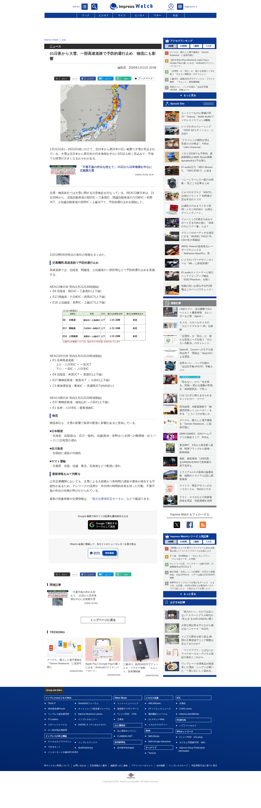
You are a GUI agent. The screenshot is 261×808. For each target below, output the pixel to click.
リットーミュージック (127, 703)
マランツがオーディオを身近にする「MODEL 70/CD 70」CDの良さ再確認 (197, 236)
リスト (75, 79)
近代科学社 (120, 742)
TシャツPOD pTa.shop (191, 737)
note (126, 79)
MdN (148, 730)
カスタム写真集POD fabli (192, 742)
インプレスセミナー (87, 719)
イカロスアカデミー (157, 724)
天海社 (182, 703)
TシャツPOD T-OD (127, 714)
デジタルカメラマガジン (59, 741)
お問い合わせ (79, 765)
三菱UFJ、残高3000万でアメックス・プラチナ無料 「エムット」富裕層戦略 (140, 668)
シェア (90, 79)
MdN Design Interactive (159, 741)
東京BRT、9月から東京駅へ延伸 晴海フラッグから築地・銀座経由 (196, 449)
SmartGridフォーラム (88, 703)
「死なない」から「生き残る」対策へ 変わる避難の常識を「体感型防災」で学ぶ (196, 385)
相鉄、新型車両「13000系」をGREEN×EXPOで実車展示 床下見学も (197, 462)
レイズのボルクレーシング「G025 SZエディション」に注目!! (197, 130)
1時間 (170, 46)
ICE (178, 698)
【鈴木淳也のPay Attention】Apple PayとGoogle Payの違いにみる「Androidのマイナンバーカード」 (192, 63)
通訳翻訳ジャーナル (157, 714)
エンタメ (140, 15)
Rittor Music (121, 698)
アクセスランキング (181, 40)
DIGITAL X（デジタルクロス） (92, 724)
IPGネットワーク (185, 731)
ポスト (64, 79)
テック (85, 15)
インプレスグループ (178, 765)
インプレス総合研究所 (58, 714)
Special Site (177, 103)
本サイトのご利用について (57, 765)
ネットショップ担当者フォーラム (94, 708)
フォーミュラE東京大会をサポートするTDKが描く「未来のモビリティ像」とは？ (197, 223)
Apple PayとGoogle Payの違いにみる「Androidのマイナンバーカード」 (102, 667)
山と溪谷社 (120, 725)
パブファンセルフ (187, 725)
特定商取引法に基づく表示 (204, 765)
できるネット (54, 747)
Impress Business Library (90, 714)
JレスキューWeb (156, 719)
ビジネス (104, 15)
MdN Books (153, 736)
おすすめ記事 (177, 602)
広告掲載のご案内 (98, 765)
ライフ (121, 15)
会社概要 (160, 765)
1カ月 (209, 46)
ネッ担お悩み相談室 (57, 730)
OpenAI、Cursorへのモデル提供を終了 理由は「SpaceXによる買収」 (196, 353)
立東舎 (120, 719)
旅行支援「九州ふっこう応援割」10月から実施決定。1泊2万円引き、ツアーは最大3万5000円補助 (192, 574)
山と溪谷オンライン (126, 731)
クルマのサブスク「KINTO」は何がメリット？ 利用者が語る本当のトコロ (197, 196)
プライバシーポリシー (142, 765)
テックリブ (151, 747)
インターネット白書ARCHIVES (63, 752)
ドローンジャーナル (57, 724)
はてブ (108, 79)
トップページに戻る (103, 619)
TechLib (152, 753)
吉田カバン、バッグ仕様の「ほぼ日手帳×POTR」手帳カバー (196, 366)
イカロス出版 (152, 698)
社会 (175, 15)
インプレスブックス (87, 742)
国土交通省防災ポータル (108, 498)
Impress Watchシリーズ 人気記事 (189, 536)
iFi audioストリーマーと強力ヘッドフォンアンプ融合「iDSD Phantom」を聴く (197, 276)
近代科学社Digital (125, 748)
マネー (157, 15)
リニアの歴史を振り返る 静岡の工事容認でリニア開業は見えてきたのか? (197, 640)
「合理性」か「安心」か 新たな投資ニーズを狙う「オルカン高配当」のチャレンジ (196, 339)
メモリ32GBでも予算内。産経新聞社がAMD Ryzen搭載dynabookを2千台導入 (197, 157)
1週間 (196, 46)
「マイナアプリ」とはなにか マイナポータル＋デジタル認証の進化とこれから (198, 654)
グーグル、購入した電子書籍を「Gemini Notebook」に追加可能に (196, 424)
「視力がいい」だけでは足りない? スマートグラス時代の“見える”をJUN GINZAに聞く (197, 615)
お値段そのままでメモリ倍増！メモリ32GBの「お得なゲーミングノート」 (197, 209)
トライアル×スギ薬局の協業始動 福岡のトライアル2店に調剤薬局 (196, 476)
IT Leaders (53, 719)
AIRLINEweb (154, 703)
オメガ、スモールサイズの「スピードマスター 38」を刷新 (196, 326)
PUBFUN (181, 720)
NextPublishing (85, 748)
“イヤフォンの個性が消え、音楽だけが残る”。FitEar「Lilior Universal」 (196, 144)
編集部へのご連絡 (119, 765)
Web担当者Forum (56, 708)
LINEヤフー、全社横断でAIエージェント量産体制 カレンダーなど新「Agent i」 (196, 312)
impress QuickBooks (189, 714)
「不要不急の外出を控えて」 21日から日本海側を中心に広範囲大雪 (83, 595)
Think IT (52, 703)
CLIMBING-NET (124, 736)
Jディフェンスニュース (159, 708)
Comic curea (185, 708)
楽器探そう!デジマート (128, 708)
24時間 (183, 46)
